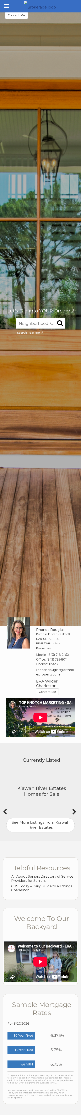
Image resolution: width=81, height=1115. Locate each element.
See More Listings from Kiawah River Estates (41, 825)
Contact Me (16, 15)
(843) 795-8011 (57, 659)
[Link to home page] (40, 6)
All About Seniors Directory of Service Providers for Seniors (42, 879)
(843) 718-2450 (58, 655)
